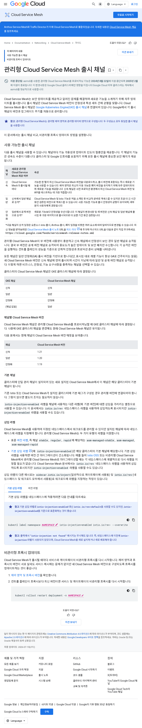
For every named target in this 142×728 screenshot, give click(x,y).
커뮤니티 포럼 (46, 664)
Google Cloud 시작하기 (85, 669)
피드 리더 (71, 229)
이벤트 (111, 669)
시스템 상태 (44, 680)
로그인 (134, 4)
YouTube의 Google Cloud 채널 (122, 682)
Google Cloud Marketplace (18, 675)
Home (7, 43)
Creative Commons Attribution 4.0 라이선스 (68, 634)
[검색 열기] (94, 4)
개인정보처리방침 (29, 704)
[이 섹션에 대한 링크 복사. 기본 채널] (18, 375)
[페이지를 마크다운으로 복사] (120, 70)
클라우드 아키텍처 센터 (85, 680)
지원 (41, 669)
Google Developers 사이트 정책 (82, 637)
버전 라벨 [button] (33, 488)
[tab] (14, 488)
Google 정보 (10, 704)
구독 (47, 711)
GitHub (76, 664)
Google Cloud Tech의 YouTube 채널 (119, 690)
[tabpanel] (71, 520)
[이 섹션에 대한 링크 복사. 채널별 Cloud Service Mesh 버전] (47, 317)
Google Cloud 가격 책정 (16, 669)
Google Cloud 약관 (66, 704)
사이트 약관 (47, 704)
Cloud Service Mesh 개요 (123, 27)
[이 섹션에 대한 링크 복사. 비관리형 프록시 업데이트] (43, 553)
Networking (40, 43)
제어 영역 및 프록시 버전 (25, 575)
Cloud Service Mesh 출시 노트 (43, 229)
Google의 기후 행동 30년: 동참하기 (97, 704)
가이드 (78, 43)
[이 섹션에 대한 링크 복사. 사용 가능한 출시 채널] (38, 145)
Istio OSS (93, 455)
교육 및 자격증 (80, 686)
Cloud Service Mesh (27, 15)
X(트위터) (113, 675)
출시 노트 (43, 675)
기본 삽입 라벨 (19, 451)
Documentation (22, 43)
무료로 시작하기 (125, 14)
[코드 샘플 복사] (133, 520)
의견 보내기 (128, 52)
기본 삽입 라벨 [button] (14, 488)
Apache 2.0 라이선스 (14, 637)
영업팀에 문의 (11, 680)
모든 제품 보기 (11, 664)
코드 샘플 (78, 675)
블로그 (111, 664)
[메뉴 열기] (5, 4)
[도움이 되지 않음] (135, 43)
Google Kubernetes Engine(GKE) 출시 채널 (61, 107)
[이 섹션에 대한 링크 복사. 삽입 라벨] (18, 422)
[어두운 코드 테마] (128, 520)
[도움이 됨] (130, 43)
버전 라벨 (22, 440)
